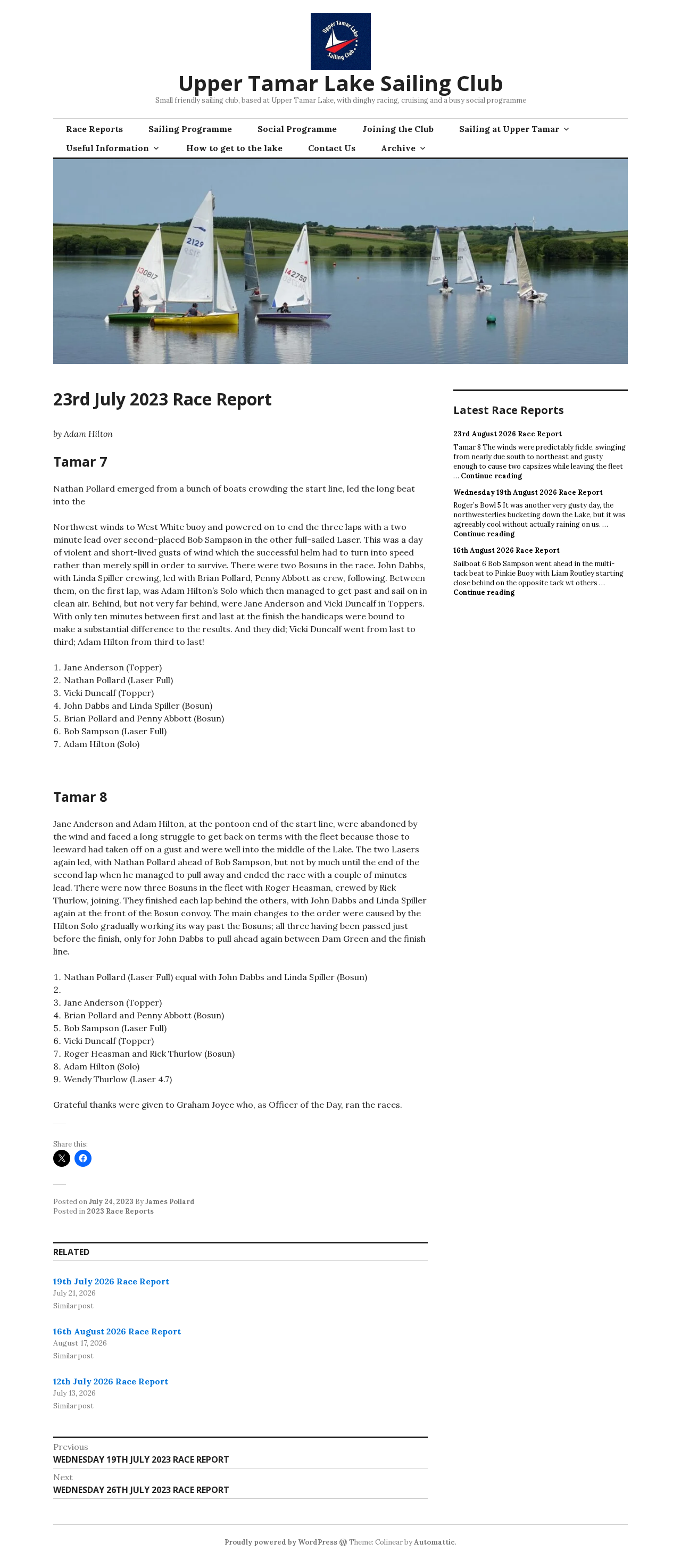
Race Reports (94, 128)
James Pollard (170, 1201)
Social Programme (297, 128)
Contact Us (331, 148)
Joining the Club (398, 128)
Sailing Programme (190, 128)
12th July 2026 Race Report (110, 1381)
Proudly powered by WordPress (281, 1542)
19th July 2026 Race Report (111, 1281)
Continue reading (491, 475)
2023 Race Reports (120, 1211)
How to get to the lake (234, 148)
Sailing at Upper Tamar (509, 128)
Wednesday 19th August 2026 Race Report (528, 492)
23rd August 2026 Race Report (507, 433)
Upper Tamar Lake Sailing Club (340, 82)
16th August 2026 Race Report (117, 1331)
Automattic (434, 1542)
